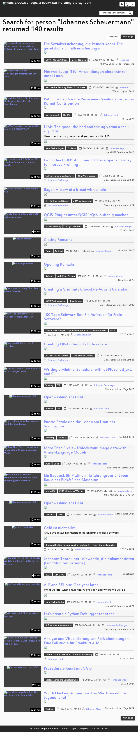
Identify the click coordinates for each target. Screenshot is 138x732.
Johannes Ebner (103, 251)
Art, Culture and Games (57, 201)
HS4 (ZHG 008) (53, 226)
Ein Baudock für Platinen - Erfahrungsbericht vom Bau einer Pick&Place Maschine (86, 478)
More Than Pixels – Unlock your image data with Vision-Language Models (85, 450)
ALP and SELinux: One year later (71, 585)
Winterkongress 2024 (123, 91)
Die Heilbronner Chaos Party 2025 (117, 305)
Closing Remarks (58, 240)
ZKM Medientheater (82, 356)
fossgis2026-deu (73, 226)
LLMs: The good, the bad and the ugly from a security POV (87, 129)
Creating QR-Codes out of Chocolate (75, 344)
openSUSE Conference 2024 (120, 606)
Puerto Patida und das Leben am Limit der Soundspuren (79, 424)
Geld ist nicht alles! (60, 528)
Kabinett (49, 514)
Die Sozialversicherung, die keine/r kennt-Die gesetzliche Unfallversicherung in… (83, 46)
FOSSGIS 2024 (126, 659)
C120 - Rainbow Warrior (71, 491)
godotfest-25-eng (66, 276)
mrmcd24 (50, 491)
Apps (74, 729)
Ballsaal (59, 251)
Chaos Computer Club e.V (46, 729)
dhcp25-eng (76, 301)
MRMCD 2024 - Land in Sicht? (119, 495)
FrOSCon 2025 (126, 334)
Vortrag (49, 385)
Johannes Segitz (118, 148)
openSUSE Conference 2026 (120, 152)
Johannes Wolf (107, 438)
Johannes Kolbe (99, 464)
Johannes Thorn (104, 575)
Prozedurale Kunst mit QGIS (68, 669)
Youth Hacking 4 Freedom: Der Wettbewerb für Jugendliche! (85, 695)
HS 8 (112, 330)
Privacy (95, 729)
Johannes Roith (111, 115)
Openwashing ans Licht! (64, 397)
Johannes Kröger (123, 226)
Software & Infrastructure (58, 625)
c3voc (105, 729)
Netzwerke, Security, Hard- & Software (65, 87)
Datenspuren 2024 (124, 514)
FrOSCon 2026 (126, 119)
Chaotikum (128, 574)
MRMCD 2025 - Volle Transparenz (117, 64)
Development (52, 115)
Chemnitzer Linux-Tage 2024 (119, 708)
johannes (124, 60)
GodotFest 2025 (126, 250)
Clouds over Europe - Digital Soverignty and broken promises (75, 330)
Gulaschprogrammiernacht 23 (119, 360)
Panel (48, 251)
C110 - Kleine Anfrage (56, 60)
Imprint (84, 729)
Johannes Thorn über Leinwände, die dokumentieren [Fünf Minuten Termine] (89, 561)
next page (128, 37)
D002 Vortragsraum (55, 301)
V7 (58, 408)
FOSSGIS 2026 (126, 230)
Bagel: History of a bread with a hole (75, 190)
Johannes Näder (82, 335)
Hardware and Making (56, 356)
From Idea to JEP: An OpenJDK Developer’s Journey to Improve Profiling (87, 162)
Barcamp (49, 438)
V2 (58, 385)
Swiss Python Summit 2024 (120, 468)
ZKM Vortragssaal (87, 176)
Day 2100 (59, 575)
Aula (47, 464)
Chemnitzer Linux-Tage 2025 (119, 389)
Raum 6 (62, 438)
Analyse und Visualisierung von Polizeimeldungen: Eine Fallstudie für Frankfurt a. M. (87, 641)
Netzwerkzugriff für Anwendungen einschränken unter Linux (86, 74)
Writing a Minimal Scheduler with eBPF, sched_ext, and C (88, 372)
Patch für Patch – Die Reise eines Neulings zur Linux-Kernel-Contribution (89, 101)
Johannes (124, 87)
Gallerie (72, 148)
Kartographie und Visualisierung (61, 680)
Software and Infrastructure (59, 176)
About (65, 729)
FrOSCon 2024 (126, 549)
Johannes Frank (55, 659)
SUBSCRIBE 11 (126, 437)
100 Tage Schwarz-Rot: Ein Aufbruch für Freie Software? (83, 317)
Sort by (112, 37)
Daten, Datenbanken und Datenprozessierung (68, 654)
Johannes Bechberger (58, 180)
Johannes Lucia (124, 491)
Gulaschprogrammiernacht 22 (119, 629)
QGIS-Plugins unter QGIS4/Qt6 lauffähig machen (86, 215)
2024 (56, 464)
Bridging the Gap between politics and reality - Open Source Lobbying (80, 545)
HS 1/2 (66, 115)
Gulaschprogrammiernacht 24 (119, 180)
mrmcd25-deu (79, 60)
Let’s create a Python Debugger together (79, 614)
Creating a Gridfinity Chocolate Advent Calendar (86, 289)
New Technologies (54, 148)
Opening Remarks (59, 265)
